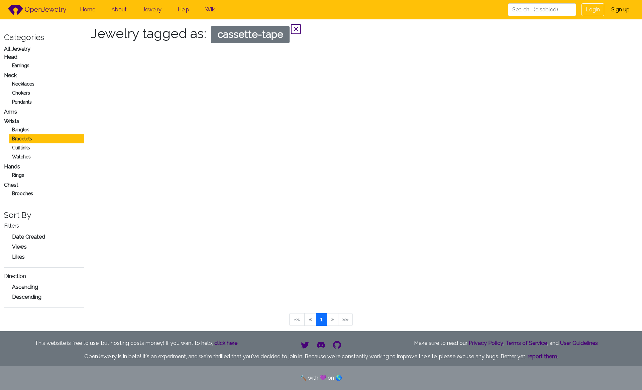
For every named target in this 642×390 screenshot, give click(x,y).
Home (87, 9)
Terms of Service (526, 343)
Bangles (20, 129)
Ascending (25, 287)
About (119, 9)
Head (10, 57)
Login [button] (593, 9)
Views (19, 247)
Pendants (22, 102)
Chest (11, 185)
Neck (10, 75)
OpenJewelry (45, 9)
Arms (10, 112)
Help (183, 9)
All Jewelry (17, 49)
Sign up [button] (620, 9)
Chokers (21, 93)
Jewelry (152, 9)
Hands (12, 166)
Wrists (11, 121)
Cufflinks (21, 147)
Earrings (20, 65)
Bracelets (22, 138)
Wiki (210, 9)
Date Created (28, 237)
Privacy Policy (486, 343)
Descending (26, 297)
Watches (21, 156)
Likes (18, 257)
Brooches (22, 193)
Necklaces (23, 84)
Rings (18, 175)
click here (225, 343)
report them (542, 356)
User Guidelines (579, 343)
